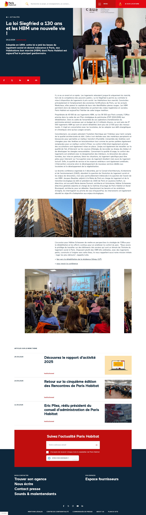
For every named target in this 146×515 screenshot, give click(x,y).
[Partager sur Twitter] (12, 80)
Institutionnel (21, 40)
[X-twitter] (68, 506)
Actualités (15, 17)
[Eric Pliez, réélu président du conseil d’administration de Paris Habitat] (118, 413)
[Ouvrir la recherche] (27, 4)
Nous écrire (23, 484)
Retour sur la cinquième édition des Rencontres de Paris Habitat (71, 384)
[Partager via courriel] (28, 80)
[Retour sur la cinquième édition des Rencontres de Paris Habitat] (118, 389)
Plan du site (113, 511)
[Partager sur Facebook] (4, 80)
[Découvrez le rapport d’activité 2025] (118, 365)
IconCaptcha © (75, 459)
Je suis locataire (132, 4)
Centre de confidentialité (58, 511)
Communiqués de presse (82, 511)
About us (100, 511)
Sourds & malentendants (35, 494)
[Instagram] (73, 506)
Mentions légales (35, 511)
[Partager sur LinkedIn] (20, 80)
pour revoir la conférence (67, 263)
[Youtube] (77, 506)
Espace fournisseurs (101, 479)
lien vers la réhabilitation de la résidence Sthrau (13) (79, 259)
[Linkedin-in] (82, 506)
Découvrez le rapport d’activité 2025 (70, 360)
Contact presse (27, 489)
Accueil (7, 17)
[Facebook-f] (63, 506)
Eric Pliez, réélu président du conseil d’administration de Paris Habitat (71, 410)
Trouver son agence (30, 479)
